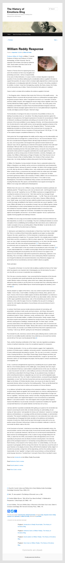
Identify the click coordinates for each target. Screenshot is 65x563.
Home (9, 34)
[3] (13, 286)
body (42, 515)
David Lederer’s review (16, 465)
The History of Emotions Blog (16, 10)
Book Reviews (21, 515)
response (9, 516)
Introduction (18, 457)
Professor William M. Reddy (15, 56)
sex (13, 516)
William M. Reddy (27, 52)
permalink (38, 516)
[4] (36, 338)
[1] (37, 243)
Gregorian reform (48, 515)
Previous (10, 40)
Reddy (54, 515)
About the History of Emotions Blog (21, 34)
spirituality (17, 516)
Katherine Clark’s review (17, 461)
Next (56, 40)
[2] (55, 247)
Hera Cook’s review (15, 469)
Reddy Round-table (30, 515)
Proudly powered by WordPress (32, 557)
